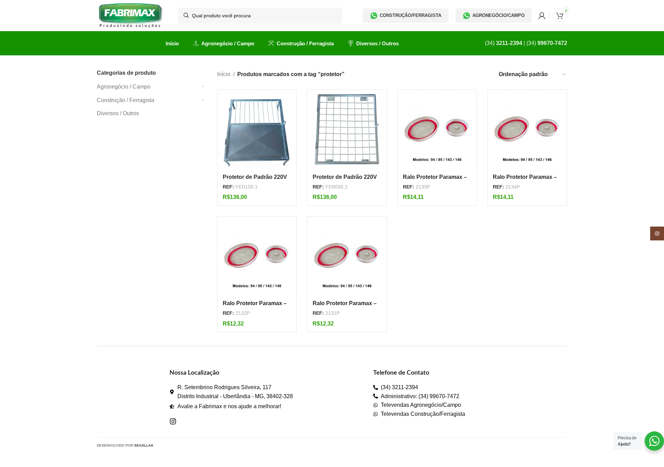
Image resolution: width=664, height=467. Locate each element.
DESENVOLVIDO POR (125, 445)
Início (223, 74)
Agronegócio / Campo (123, 87)
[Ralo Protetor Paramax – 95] (347, 256)
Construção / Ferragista (125, 100)
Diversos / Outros (118, 113)
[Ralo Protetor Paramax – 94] (257, 256)
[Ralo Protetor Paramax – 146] (527, 129)
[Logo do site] (130, 15)
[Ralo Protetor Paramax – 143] (437, 129)
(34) (503, 43)
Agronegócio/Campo (498, 15)
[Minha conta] (542, 15)
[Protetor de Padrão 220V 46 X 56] (257, 129)
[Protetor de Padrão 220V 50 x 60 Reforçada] (347, 129)
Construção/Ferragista (410, 15)
